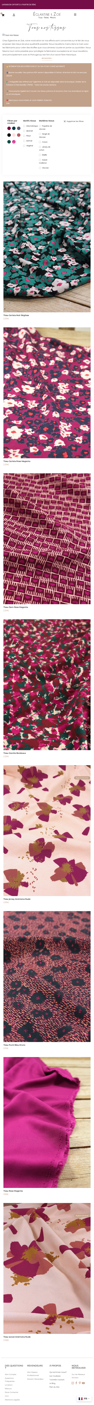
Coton (44, 142)
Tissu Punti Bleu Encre (14, 1045)
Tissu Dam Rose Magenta (15, 607)
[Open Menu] (75, 15)
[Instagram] (72, 1383)
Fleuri (28, 136)
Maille (44, 155)
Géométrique (32, 126)
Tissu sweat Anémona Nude (17, 1337)
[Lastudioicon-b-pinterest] (79, 1383)
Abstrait (29, 131)
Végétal (29, 145)
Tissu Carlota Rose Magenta (16, 461)
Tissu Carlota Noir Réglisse (16, 315)
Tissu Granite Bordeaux (14, 753)
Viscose (45, 168)
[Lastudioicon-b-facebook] (76, 1383)
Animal (29, 141)
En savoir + (47, 58)
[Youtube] (83, 1383)
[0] (3, 15)
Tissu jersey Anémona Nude (16, 899)
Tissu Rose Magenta (13, 1191)
